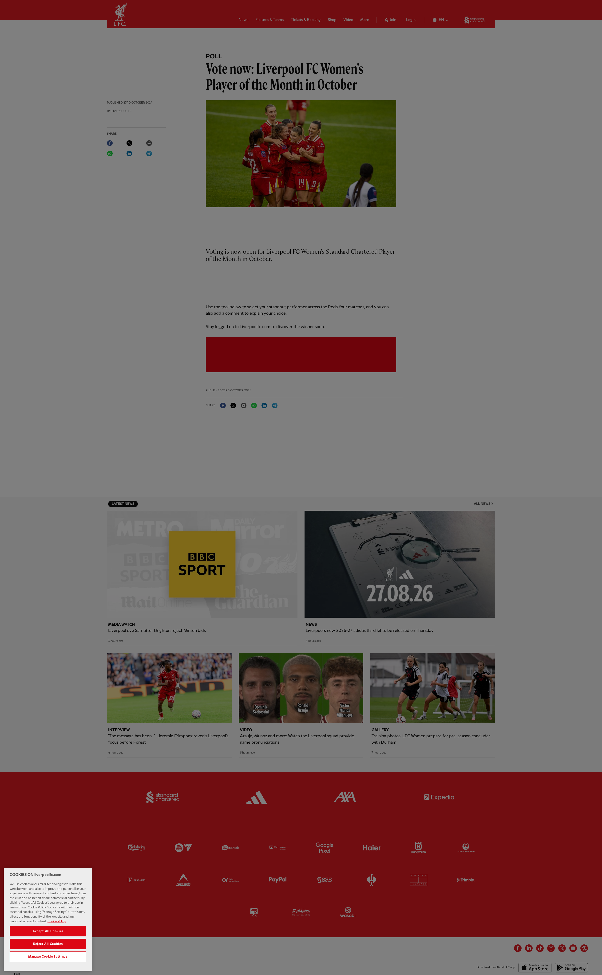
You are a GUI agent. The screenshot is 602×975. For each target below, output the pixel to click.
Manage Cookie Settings (47, 956)
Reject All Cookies (48, 944)
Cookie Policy (57, 921)
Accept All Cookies (47, 931)
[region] (48, 919)
